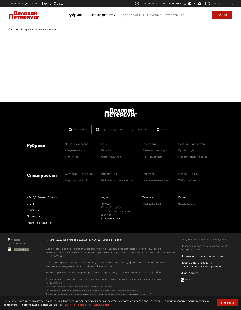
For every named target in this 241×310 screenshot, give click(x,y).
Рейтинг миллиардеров (117, 180)
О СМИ (31, 203)
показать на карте (112, 218)
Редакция (33, 210)
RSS (187, 279)
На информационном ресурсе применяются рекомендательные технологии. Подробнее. (104, 272)
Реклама (154, 15)
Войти (222, 15)
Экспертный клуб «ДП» (80, 173)
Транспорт (149, 144)
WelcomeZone (187, 180)
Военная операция (154, 150)
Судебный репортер (191, 144)
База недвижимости (155, 180)
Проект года (186, 150)
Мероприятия (132, 15)
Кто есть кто (109, 173)
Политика (71, 156)
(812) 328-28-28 (151, 203)
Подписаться (149, 3)
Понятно (227, 303)
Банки (105, 144)
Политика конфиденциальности (202, 256)
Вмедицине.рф (188, 173)
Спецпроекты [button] (103, 15)
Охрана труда (189, 272)
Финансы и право (76, 144)
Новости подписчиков (192, 156)
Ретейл (106, 150)
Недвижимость (75, 150)
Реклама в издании (39, 222)
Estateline (148, 173)
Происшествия (152, 156)
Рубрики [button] (76, 15)
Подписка (33, 216)
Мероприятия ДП (76, 180)
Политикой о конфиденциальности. (85, 304)
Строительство (111, 156)
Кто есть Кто (174, 15)
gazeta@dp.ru (186, 203)
